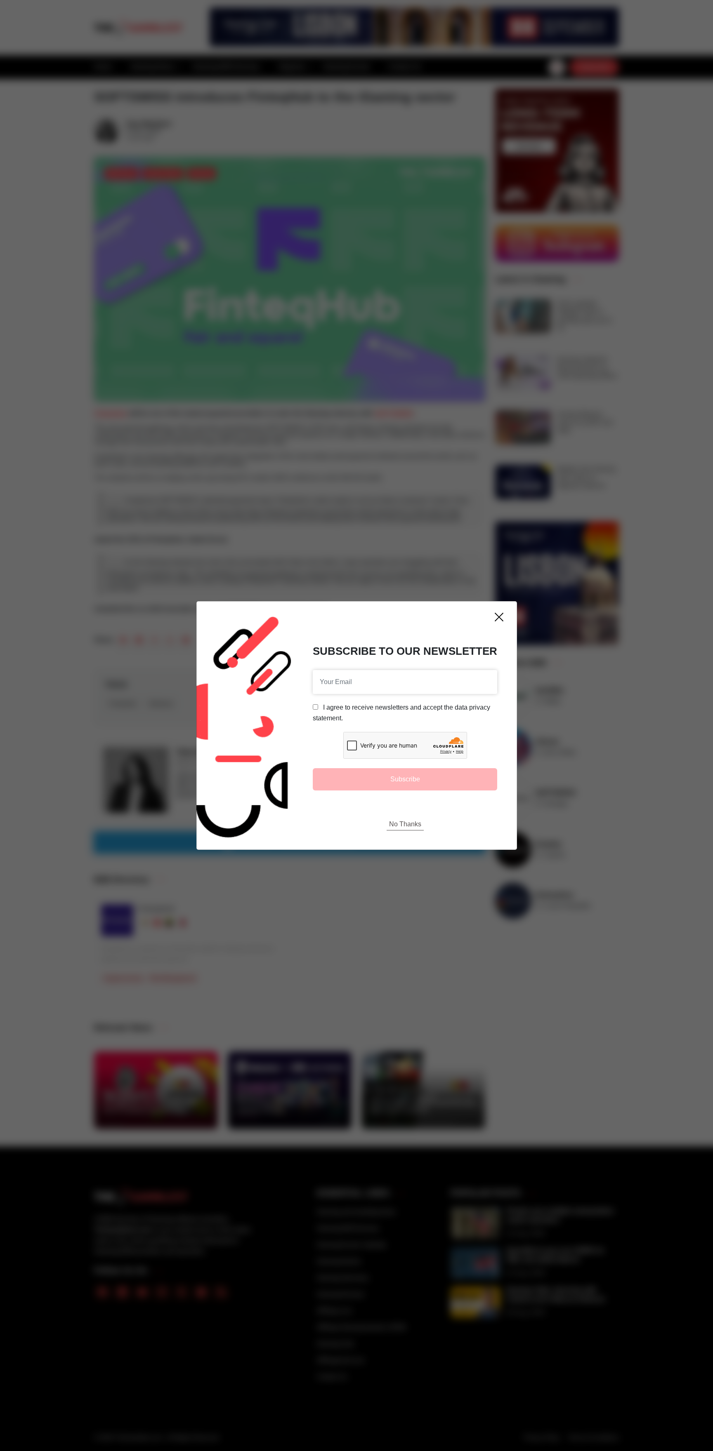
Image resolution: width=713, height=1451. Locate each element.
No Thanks (405, 824)
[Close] (499, 617)
